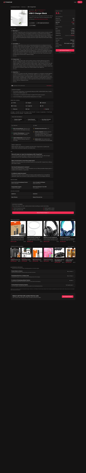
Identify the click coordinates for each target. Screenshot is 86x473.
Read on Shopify (70, 275)
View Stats (71, 280)
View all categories (71, 246)
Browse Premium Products (42, 212)
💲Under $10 (41, 11)
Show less (15, 40)
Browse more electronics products (41, 19)
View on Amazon (70, 271)
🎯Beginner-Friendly (33, 11)
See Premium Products (64, 50)
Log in (75, 2)
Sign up (79, 2)
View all (73, 219)
